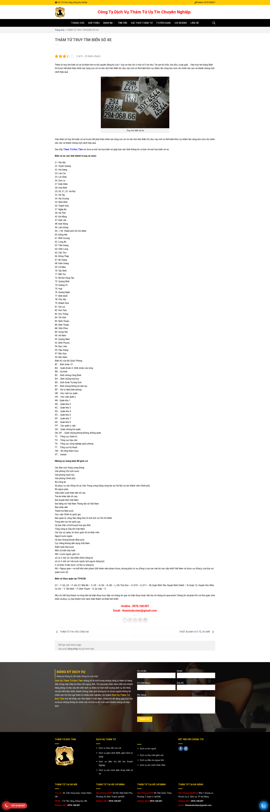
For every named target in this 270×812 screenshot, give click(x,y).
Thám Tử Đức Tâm (73, 149)
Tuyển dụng (163, 23)
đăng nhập (73, 648)
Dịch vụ (107, 23)
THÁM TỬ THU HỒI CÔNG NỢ (74, 631)
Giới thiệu (94, 23)
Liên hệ (195, 23)
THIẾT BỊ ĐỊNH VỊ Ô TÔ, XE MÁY (195, 631)
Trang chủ (77, 23)
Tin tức (122, 23)
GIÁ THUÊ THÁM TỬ (142, 23)
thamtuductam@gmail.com (198, 805)
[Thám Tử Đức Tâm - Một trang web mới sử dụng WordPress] (74, 12)
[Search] (213, 23)
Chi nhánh (181, 23)
